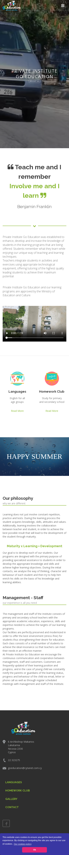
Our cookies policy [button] (22, 844)
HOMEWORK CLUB (17, 790)
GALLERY (11, 799)
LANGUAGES (13, 782)
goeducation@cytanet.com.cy (25, 768)
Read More (17, 410)
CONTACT (12, 807)
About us (34, 81)
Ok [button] (34, 850)
